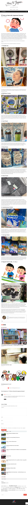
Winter (2, 491)
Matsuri (4, 488)
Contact (14, 9)
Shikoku (24, 488)
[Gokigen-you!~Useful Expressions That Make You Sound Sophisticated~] (3, 449)
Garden (2, 487)
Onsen (10, 488)
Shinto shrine (4, 490)
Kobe (21, 487)
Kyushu (24, 487)
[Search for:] (14, 495)
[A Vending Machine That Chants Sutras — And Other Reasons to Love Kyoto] (14, 344)
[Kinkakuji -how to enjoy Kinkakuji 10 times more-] (3, 437)
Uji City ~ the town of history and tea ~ (11, 441)
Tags (10, 431)
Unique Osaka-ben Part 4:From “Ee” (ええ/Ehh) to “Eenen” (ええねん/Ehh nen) (16, 460)
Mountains (8, 488)
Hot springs (7, 487)
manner (26, 487)
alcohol (2, 485)
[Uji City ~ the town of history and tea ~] (3, 441)
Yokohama (6, 491)
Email (2, 420)
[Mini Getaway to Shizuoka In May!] (3, 468)
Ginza (3, 487)
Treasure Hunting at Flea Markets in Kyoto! (12, 433)
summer (5, 324)
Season (22, 488)
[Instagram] (2, 321)
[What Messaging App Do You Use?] (14, 383)
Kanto (19, 487)
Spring (10, 490)
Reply (5, 399)
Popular (3, 431)
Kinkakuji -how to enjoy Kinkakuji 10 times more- (13, 437)
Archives (2, 481)
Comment (2, 407)
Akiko (5, 394)
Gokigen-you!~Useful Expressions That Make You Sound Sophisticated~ (16, 449)
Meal (6, 488)
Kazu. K (6, 16)
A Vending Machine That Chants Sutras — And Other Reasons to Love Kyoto (12, 345)
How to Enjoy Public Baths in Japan (6, 364)
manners (2, 488)
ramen (18, 488)
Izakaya (14, 487)
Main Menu (4, 11)
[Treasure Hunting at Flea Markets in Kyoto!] (3, 433)
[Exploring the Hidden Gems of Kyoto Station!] (3, 445)
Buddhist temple (13, 486)
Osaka (12, 488)
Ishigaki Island (11, 487)
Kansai (16, 487)
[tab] (3, 431)
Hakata (5, 487)
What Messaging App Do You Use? (6, 384)
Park (14, 488)
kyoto (22, 487)
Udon (22, 490)
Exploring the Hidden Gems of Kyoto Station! (12, 445)
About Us (11, 9)
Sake (19, 488)
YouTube (17, 9)
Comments (6, 431)
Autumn (5, 485)
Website (2, 423)
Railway (15, 488)
